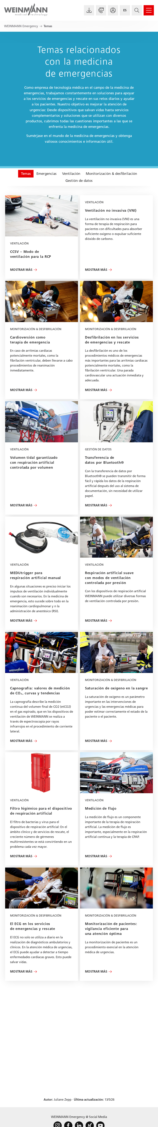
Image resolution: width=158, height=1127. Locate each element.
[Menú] (149, 10)
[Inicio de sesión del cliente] (113, 10)
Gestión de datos (79, 181)
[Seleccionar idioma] (125, 10)
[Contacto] (101, 10)
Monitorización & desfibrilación (111, 174)
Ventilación (71, 174)
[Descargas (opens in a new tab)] (89, 10)
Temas (26, 174)
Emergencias (46, 174)
